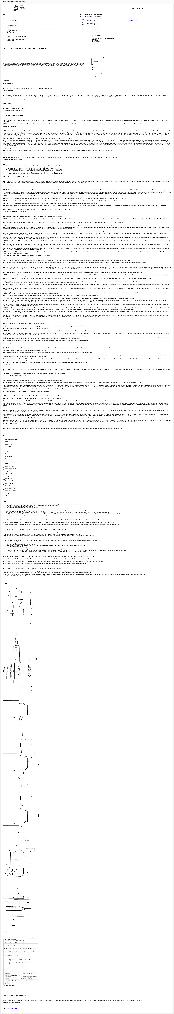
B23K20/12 (89, 20)
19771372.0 (17, 23)
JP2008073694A (9, 1008)
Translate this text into (5, 1)
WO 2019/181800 (90, 26)
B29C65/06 (131, 20)
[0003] (15, 1008)
